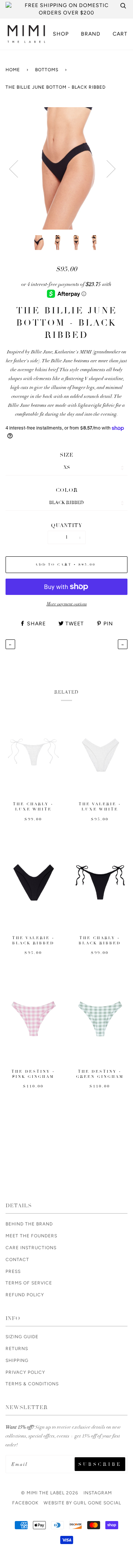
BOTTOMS (46, 69)
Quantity (66, 525)
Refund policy (25, 1294)
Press (13, 1271)
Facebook (25, 1502)
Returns (17, 1348)
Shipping (17, 1360)
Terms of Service (29, 1283)
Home (13, 69)
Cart (120, 34)
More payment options (67, 603)
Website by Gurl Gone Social (82, 1502)
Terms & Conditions (32, 1383)
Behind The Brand (29, 1224)
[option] (66, 168)
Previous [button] (29, 174)
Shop (61, 34)
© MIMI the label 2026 (49, 1492)
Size (67, 455)
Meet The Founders (31, 1235)
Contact (17, 1259)
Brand (90, 34)
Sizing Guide (22, 1336)
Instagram (97, 1492)
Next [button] (123, 174)
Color (67, 490)
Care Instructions (31, 1247)
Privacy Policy (25, 1372)
